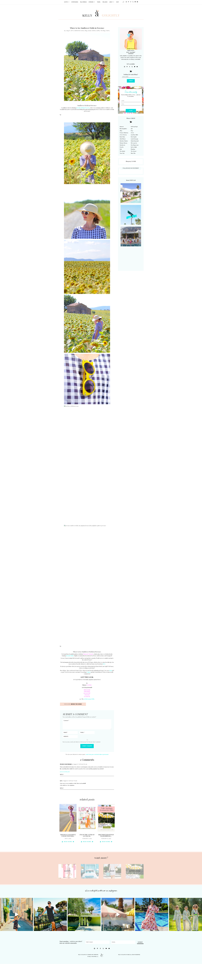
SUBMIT (131, 80)
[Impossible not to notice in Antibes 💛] (16, 914)
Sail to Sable (134, 147)
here (104, 664)
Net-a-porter (134, 143)
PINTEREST (87, 691)
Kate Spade (134, 136)
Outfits (98, 30)
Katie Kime (122, 136)
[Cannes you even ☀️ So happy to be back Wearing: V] (50, 914)
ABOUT (111, 2)
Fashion (94, 30)
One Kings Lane (134, 145)
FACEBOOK (87, 696)
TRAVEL (98, 2)
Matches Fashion (124, 141)
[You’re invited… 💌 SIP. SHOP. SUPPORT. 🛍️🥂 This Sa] (185, 914)
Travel (107, 30)
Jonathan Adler (134, 134)
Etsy (132, 130)
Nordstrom (122, 145)
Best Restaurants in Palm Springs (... (106, 835)
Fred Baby (89, 685)
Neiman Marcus (123, 143)
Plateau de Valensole (88, 654)
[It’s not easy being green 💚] (84, 914)
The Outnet (133, 151)
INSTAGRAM (87, 690)
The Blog (102, 30)
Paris (110, 670)
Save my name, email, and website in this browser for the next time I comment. (82, 742)
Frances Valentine (124, 132)
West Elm (133, 153)
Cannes (88, 672)
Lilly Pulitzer (123, 139)
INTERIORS (91, 2)
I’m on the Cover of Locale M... (87, 835)
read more (68, 841)
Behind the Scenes (79, 30)
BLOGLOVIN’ (87, 693)
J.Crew (132, 132)
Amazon (122, 126)
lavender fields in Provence (83, 108)
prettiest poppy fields (89, 699)
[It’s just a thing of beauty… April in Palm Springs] (117, 914)
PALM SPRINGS (83, 2)
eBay (121, 130)
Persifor (122, 147)
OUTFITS (66, 2)
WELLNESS (104, 2)
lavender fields (69, 656)
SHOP (117, 2)
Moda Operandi (134, 141)
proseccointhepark (66, 764)
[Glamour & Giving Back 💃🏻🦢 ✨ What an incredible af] (151, 914)
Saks (121, 149)
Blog (86, 30)
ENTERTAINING (74, 2)
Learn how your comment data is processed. (97, 754)
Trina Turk (122, 153)
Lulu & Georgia (134, 139)
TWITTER (87, 695)
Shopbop (133, 149)
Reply (61, 774)
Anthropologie (134, 126)
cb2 (131, 128)
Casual (89, 30)
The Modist (122, 151)
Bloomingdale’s (123, 128)
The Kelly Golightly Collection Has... (68, 835)
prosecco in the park (65, 771)
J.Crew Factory (123, 134)
